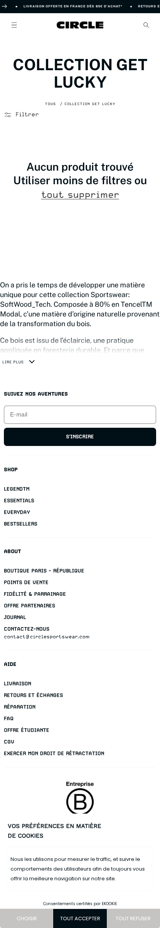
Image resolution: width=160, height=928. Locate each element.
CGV (9, 742)
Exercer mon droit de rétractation (54, 753)
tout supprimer (80, 195)
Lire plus (13, 361)
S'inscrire (80, 436)
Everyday (17, 512)
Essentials (19, 500)
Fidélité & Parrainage (35, 594)
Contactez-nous (26, 629)
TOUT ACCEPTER (80, 918)
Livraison (17, 683)
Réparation (19, 707)
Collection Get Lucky (89, 104)
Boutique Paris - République (44, 571)
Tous (50, 104)
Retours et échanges (33, 695)
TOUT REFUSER (133, 918)
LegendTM (17, 489)
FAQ (9, 718)
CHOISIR (27, 918)
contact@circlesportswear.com (47, 636)
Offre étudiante (26, 730)
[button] (14, 25)
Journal (15, 617)
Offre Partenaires (29, 605)
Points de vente (26, 582)
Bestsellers (20, 524)
